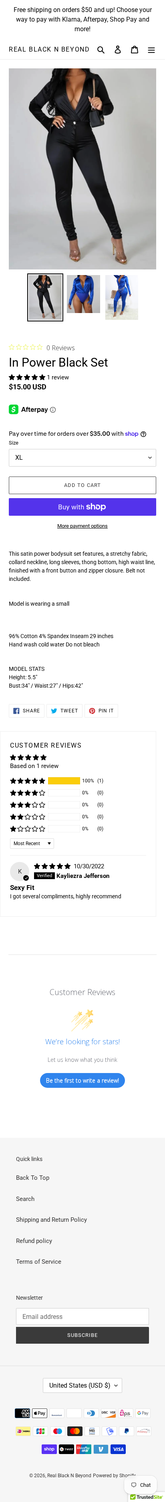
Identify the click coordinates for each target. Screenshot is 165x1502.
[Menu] (151, 49)
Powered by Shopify (114, 1475)
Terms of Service (38, 1261)
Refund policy (34, 1241)
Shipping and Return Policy (51, 1219)
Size (13, 443)
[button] (28, 377)
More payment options (82, 526)
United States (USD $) (80, 1385)
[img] (53, 866)
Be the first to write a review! (82, 1080)
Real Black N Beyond (49, 49)
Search (25, 1199)
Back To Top (32, 1177)
